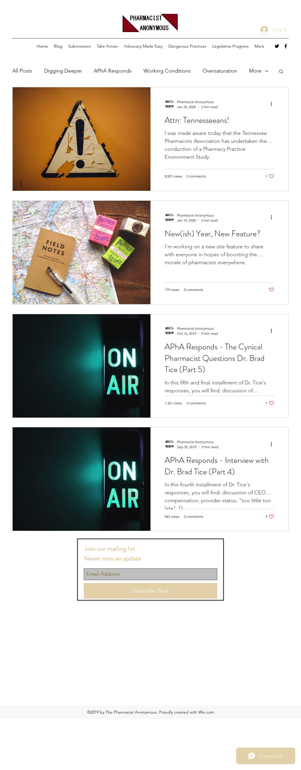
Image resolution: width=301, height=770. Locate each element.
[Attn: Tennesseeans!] (81, 139)
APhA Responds (113, 71)
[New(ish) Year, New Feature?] (81, 252)
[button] (281, 72)
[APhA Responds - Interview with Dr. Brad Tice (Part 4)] (81, 479)
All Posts (22, 71)
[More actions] (273, 104)
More (255, 71)
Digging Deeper (63, 71)
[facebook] (286, 46)
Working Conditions (167, 71)
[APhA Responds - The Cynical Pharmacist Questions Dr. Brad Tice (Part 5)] (81, 366)
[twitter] (277, 46)
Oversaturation (220, 71)
